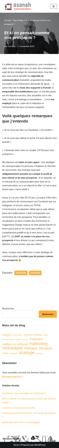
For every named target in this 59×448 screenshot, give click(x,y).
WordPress (40, 445)
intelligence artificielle (15, 344)
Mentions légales (12, 439)
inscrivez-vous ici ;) (12, 376)
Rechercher (8, 308)
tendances (39, 353)
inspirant (36, 339)
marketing (21, 273)
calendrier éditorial (32, 335)
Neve (16, 445)
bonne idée (17, 335)
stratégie (35, 273)
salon (5, 353)
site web (13, 353)
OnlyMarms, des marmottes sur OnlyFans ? (24, 393)
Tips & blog (18, 20)
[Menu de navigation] (53, 6)
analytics (7, 335)
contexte (25, 339)
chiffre (46, 335)
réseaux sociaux (38, 348)
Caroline (11, 46)
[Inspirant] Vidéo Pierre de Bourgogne (21, 422)
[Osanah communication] (17, 6)
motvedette (12, 348)
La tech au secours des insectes (18, 408)
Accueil (7, 20)
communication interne (11, 339)
